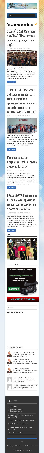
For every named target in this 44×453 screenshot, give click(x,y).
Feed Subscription (36, 24)
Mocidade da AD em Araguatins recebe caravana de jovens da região (22, 161)
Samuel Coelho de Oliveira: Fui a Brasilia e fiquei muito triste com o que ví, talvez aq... (24, 380)
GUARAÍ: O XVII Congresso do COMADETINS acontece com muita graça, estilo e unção (21, 38)
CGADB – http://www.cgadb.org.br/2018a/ (21, 420)
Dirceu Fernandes (25, 450)
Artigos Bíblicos (13, 406)
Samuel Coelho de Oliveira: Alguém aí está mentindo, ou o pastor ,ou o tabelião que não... (25, 387)
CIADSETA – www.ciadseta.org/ (18, 424)
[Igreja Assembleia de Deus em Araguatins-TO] (22, 7)
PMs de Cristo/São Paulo (16, 433)
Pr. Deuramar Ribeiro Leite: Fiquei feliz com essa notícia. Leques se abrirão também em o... (23, 354)
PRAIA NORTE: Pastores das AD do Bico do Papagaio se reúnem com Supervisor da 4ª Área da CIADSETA (22, 202)
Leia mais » (11, 82)
